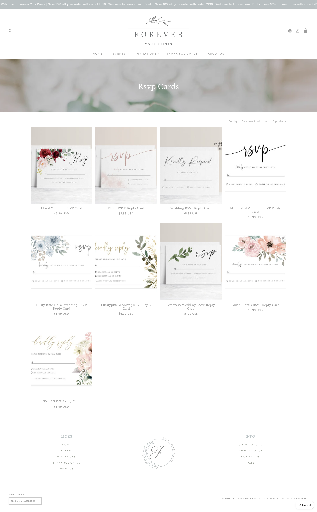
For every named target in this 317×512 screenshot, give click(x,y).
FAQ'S (250, 462)
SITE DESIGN (271, 498)
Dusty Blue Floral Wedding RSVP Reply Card (61, 306)
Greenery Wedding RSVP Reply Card (191, 306)
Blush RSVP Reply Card (126, 208)
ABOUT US (66, 468)
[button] (10, 31)
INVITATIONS (66, 456)
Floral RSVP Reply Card (61, 401)
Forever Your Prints (247, 498)
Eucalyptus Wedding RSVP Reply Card (126, 306)
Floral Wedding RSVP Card (61, 208)
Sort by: (233, 121)
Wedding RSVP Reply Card (190, 208)
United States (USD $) (23, 501)
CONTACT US (250, 456)
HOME (66, 444)
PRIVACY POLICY (251, 450)
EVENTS (66, 450)
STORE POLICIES (250, 444)
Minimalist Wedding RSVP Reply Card (255, 210)
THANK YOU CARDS (66, 462)
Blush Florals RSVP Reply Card (255, 305)
